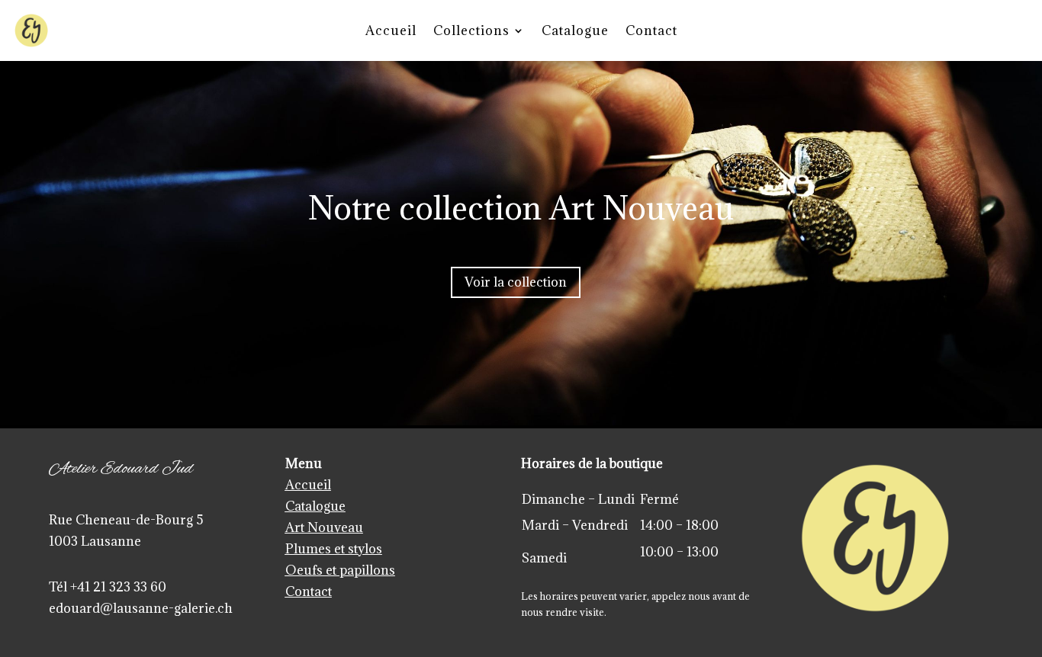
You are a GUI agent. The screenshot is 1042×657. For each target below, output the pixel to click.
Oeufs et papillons (340, 570)
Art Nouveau (324, 527)
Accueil (390, 30)
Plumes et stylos (333, 548)
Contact (651, 30)
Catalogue (575, 30)
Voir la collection (516, 282)
